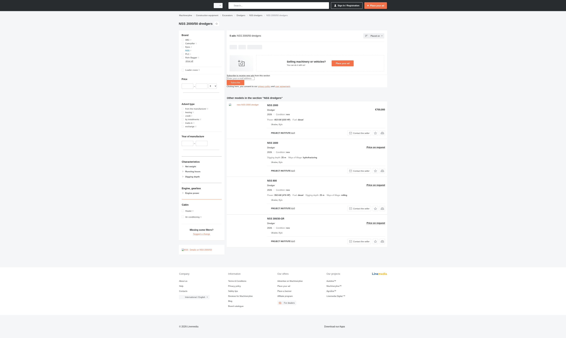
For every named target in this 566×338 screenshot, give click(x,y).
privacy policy (264, 86)
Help (181, 286)
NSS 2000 (272, 105)
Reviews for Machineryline (240, 296)
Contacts (183, 291)
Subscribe (235, 82)
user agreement (282, 86)
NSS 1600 (272, 143)
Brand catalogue (235, 306)
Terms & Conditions (237, 281)
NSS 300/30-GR (275, 218)
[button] (375, 133)
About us (183, 281)
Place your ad (342, 63)
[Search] (231, 5)
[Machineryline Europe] (194, 5)
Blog (230, 301)
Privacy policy (234, 286)
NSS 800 (272, 180)
